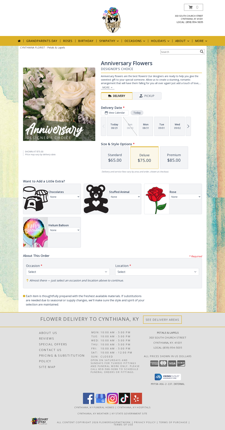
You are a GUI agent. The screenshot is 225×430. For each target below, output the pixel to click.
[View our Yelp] (136, 403)
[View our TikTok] (124, 403)
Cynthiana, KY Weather (93, 413)
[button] (193, 7)
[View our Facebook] (88, 403)
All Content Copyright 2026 (77, 422)
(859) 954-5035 (194, 22)
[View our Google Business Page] (100, 403)
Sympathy (107, 41)
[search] (202, 52)
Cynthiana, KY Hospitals (134, 407)
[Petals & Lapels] (112, 20)
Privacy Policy (145, 422)
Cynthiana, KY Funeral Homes (94, 407)
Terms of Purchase (173, 422)
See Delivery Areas (162, 320)
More (199, 41)
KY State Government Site (129, 413)
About (180, 41)
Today (137, 112)
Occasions (133, 41)
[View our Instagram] (112, 403)
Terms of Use (123, 424)
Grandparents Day (41, 41)
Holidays (158, 41)
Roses (67, 41)
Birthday (85, 41)
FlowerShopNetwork (115, 422)
